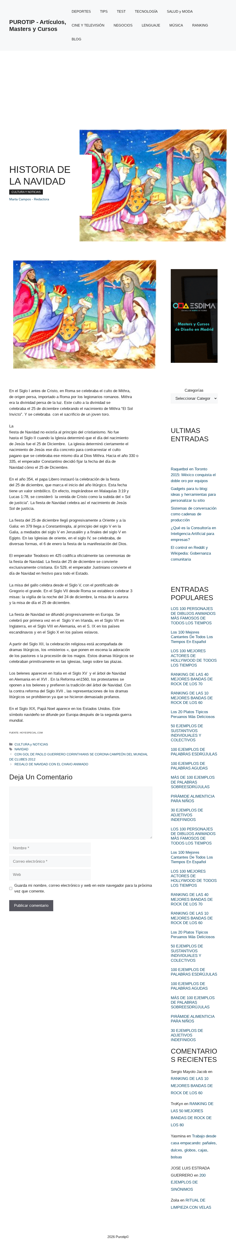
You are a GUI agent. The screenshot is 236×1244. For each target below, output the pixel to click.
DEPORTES (81, 11)
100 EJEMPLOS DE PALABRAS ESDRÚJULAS (194, 751)
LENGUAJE (151, 25)
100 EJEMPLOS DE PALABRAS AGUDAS (189, 765)
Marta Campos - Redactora (29, 199)
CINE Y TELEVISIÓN (88, 25)
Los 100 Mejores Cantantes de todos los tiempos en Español (192, 637)
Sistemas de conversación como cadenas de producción (193, 514)
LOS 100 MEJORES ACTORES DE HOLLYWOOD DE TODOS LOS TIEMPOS (194, 658)
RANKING (200, 25)
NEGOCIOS (123, 25)
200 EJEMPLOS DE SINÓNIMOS (188, 1182)
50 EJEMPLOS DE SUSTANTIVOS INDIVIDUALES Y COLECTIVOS (187, 733)
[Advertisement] (118, 85)
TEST (121, 11)
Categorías (194, 390)
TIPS (104, 11)
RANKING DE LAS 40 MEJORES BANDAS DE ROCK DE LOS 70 (192, 679)
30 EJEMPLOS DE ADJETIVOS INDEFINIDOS (187, 815)
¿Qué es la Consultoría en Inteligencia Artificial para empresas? (193, 534)
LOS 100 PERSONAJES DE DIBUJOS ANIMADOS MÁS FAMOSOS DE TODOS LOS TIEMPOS (193, 616)
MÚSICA (176, 25)
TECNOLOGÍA (146, 11)
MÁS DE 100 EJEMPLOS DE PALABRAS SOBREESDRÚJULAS (193, 782)
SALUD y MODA (180, 11)
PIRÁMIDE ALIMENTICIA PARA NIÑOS (192, 798)
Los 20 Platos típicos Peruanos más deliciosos (193, 714)
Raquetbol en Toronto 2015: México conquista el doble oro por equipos (193, 475)
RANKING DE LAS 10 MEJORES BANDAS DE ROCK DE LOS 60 (192, 698)
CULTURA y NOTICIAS (26, 192)
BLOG (76, 39)
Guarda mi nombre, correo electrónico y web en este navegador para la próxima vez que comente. (83, 888)
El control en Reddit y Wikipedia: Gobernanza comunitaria (191, 553)
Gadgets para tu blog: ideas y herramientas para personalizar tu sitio (193, 495)
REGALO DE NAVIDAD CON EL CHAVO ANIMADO (51, 764)
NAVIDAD (21, 749)
